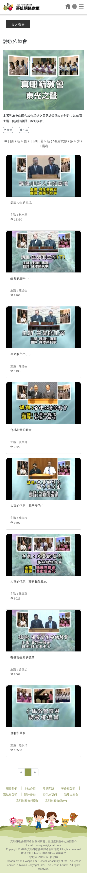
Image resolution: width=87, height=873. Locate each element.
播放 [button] (9, 130)
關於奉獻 (30, 794)
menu (81, 6)
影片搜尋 (18, 24)
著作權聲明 (68, 788)
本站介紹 (30, 788)
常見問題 (48, 788)
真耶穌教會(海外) (56, 800)
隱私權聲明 (10, 794)
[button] (74, 6)
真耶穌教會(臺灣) (27, 800)
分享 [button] (25, 130)
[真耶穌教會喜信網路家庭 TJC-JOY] (21, 7)
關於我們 (11, 788)
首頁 (67, 6)
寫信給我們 (50, 794)
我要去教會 (71, 794)
